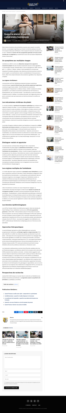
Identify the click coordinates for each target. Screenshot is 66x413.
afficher (16, 284)
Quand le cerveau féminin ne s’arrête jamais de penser (19, 302)
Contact (34, 405)
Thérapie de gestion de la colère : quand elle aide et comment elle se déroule (8, 341)
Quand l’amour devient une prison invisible (16, 304)
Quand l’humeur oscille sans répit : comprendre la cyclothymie (21, 293)
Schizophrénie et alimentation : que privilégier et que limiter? (59, 90)
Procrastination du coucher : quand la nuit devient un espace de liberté (59, 99)
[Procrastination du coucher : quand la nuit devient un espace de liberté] (50, 99)
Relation (37, 8)
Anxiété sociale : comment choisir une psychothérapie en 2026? (59, 149)
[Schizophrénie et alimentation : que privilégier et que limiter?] (50, 90)
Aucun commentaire (35, 40)
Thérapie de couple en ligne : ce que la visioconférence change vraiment (59, 59)
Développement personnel (14, 8)
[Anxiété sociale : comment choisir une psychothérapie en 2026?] (50, 148)
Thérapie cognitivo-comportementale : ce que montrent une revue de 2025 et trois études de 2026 (22, 342)
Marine (9, 40)
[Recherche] (63, 1)
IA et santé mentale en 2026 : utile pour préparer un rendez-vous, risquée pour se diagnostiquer (59, 159)
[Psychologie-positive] (33, 4)
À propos (28, 405)
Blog (56, 8)
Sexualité (45, 8)
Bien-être (25, 8)
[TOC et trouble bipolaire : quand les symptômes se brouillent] (50, 139)
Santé (31, 8)
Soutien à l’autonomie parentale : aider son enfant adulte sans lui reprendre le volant (59, 129)
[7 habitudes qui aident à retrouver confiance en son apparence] (50, 108)
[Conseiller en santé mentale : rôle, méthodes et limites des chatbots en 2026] (36, 334)
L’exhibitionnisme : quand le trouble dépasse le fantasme (19, 296)
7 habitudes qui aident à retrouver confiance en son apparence (59, 108)
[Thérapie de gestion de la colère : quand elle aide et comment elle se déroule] (8, 334)
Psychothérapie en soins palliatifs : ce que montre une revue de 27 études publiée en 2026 (59, 118)
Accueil (3, 11)
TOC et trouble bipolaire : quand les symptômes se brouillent (59, 139)
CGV (39, 405)
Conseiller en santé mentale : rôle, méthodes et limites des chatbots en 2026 (35, 341)
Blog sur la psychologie (10, 30)
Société (51, 8)
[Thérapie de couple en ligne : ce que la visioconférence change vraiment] (50, 59)
